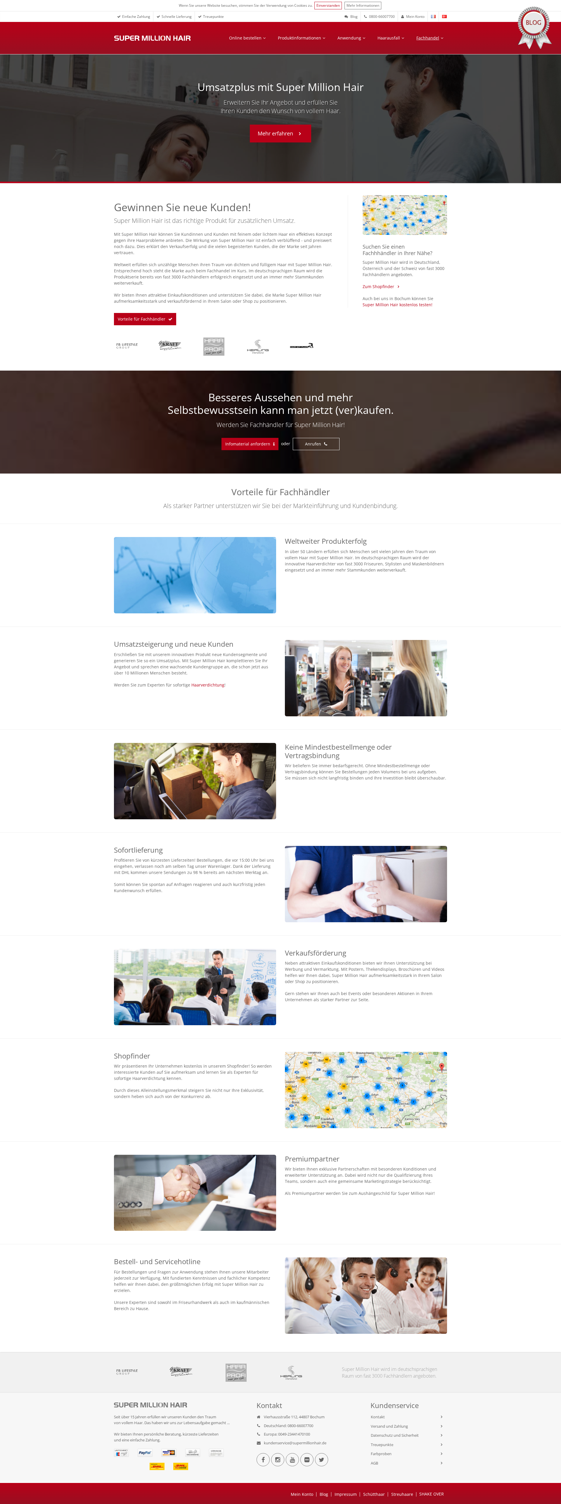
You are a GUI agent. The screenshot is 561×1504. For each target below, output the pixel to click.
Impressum (346, 1494)
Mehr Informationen (363, 5)
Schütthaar (374, 1494)
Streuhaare (402, 1494)
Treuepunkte (213, 16)
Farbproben (381, 1453)
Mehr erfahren (260, 133)
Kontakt (378, 1416)
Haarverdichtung (207, 685)
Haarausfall (389, 38)
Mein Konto (415, 16)
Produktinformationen (299, 38)
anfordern (247, 444)
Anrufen (313, 444)
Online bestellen (245, 38)
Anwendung (349, 38)
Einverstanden (328, 5)
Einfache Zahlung (136, 16)
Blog (353, 16)
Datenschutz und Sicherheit (395, 1435)
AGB (374, 1463)
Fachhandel (427, 38)
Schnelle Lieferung (177, 16)
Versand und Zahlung (389, 1426)
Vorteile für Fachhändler (141, 319)
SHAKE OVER (431, 1494)
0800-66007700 (381, 16)
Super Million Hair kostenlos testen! (397, 304)
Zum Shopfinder (378, 286)
